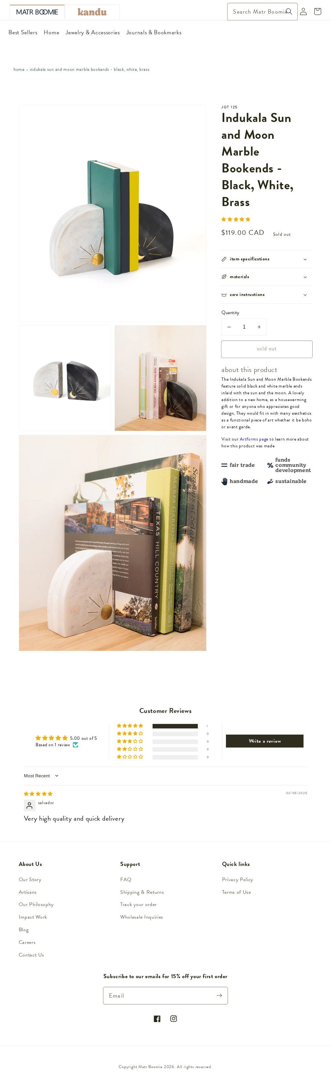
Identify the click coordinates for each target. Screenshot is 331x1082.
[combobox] (262, 11)
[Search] (289, 11)
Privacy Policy (237, 879)
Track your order (138, 904)
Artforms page (254, 439)
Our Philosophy (36, 904)
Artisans (28, 892)
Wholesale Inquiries (141, 917)
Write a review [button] (265, 741)
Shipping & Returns (142, 892)
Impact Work (33, 917)
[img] (38, 794)
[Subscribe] (219, 995)
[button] (236, 219)
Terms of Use (236, 892)
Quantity (230, 312)
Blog (24, 930)
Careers (27, 942)
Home (19, 69)
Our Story (30, 879)
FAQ (126, 879)
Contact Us (31, 955)
